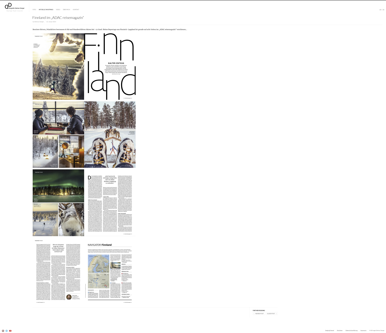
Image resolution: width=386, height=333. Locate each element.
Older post (271, 313)
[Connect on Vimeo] (6, 331)
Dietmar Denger (39, 22)
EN (380, 10)
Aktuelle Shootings (46, 9)
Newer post (259, 313)
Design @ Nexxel (329, 330)
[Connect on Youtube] (10, 331)
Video (58, 9)
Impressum (363, 330)
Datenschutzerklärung (351, 330)
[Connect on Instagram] (3, 331)
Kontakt (76, 9)
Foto (34, 9)
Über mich (66, 9)
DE (383, 10)
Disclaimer (340, 330)
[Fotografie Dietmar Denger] (14, 6)
